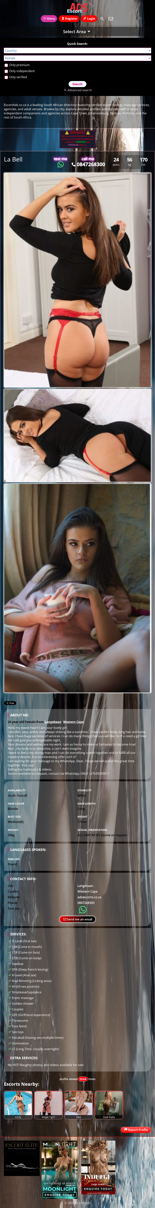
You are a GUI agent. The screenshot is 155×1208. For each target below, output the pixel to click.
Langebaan (53, 722)
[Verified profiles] (77, 147)
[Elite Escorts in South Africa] (22, 1175)
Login (91, 18)
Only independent (22, 71)
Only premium (19, 65)
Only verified (18, 77)
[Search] (102, 18)
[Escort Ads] (77, 8)
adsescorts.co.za (89, 897)
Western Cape (73, 722)
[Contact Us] (110, 18)
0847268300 (91, 164)
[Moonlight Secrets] (60, 1198)
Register (71, 18)
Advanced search (79, 90)
